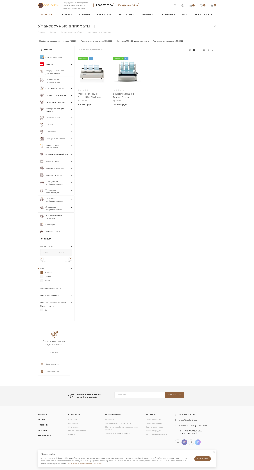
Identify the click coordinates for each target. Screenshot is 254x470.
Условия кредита (154, 431)
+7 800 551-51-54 (103, 5)
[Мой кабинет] (183, 6)
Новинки (43, 425)
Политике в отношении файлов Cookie (84, 463)
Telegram (191, 442)
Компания (74, 414)
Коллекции (44, 435)
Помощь (151, 414)
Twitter (184, 442)
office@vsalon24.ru (127, 5)
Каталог (42, 414)
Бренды (42, 430)
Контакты (72, 420)
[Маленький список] (189, 50)
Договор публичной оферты (117, 433)
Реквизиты (73, 423)
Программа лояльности (156, 434)
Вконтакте (177, 442)
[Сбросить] (56, 317)
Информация (113, 414)
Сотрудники (73, 427)
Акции (41, 420)
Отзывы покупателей (77, 431)
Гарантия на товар (154, 427)
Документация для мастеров (118, 423)
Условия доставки (154, 423)
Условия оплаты (153, 420)
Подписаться (174, 395)
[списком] (208, 50)
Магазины (110, 420)
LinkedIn (198, 442)
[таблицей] (212, 50)
